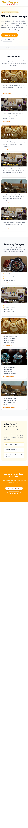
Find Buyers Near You (14, 488)
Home (2, 48)
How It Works (7, 40)
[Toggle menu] (24, 3)
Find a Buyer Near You (10, 35)
